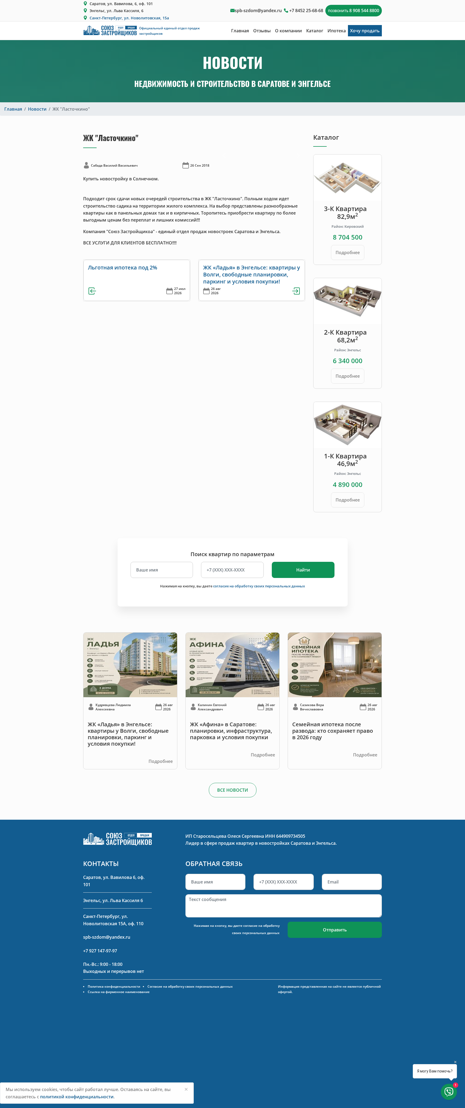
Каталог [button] (314, 31)
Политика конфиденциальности (114, 986)
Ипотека (336, 31)
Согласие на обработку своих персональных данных (190, 986)
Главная (240, 31)
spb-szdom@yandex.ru (258, 10)
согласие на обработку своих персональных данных (259, 586)
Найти (303, 570)
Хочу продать (365, 31)
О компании (288, 31)
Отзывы (262, 31)
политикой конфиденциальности (77, 1097)
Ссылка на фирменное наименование (119, 992)
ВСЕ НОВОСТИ (232, 790)
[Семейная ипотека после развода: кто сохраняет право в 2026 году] (335, 665)
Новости (37, 109)
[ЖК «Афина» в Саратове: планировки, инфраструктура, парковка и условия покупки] (232, 665)
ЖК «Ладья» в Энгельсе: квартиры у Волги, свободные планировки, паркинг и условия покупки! (251, 274)
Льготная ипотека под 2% (122, 267)
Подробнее (348, 252)
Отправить (335, 930)
